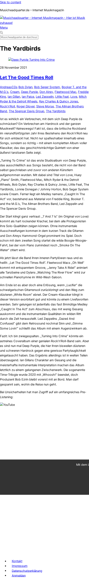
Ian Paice (28, 96)
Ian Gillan (14, 96)
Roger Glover (26, 106)
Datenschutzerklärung (27, 570)
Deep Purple (29, 92)
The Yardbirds (56, 111)
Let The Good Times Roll (26, 77)
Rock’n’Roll (7, 106)
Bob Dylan (25, 87)
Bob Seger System (47, 87)
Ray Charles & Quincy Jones (58, 101)
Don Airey (46, 92)
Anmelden (19, 575)
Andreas (6, 87)
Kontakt (17, 561)
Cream (14, 92)
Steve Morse (45, 106)
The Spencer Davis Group (26, 111)
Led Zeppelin (45, 96)
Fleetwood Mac (65, 92)
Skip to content (10, 2)
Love (73, 96)
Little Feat (62, 96)
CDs (15, 87)
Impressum (20, 566)
